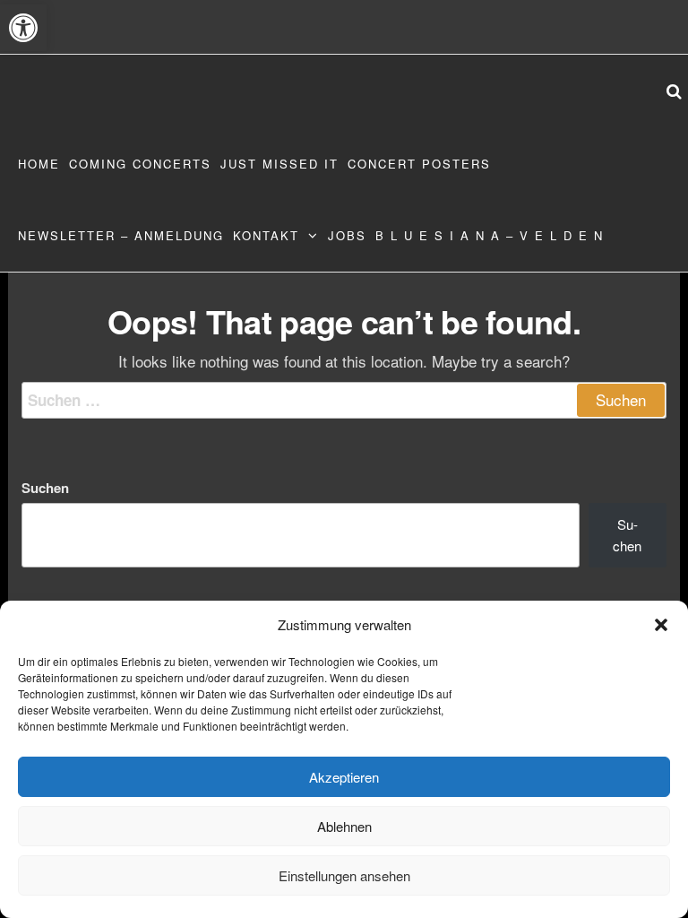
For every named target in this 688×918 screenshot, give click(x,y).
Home (39, 163)
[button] (23, 27)
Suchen (45, 488)
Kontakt (266, 235)
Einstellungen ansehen (344, 875)
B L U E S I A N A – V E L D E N (489, 235)
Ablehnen (344, 826)
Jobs (347, 235)
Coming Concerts (140, 163)
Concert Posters (419, 163)
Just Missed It (279, 163)
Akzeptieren (344, 776)
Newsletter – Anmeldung (121, 235)
